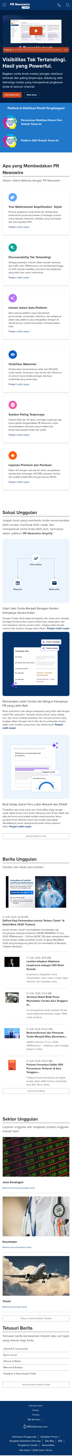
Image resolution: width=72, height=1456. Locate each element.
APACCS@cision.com (36, 1426)
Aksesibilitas (48, 1445)
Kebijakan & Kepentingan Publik (19, 1373)
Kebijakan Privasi (49, 1437)
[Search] (67, 5)
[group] (36, 970)
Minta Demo (32, 95)
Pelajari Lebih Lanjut (19, 227)
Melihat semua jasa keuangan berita (19, 1187)
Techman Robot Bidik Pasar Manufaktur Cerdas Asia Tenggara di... (47, 1001)
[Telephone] (59, 5)
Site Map (49, 1441)
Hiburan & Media (12, 1361)
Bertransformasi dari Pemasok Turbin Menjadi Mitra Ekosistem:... (46, 1034)
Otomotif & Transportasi (15, 1349)
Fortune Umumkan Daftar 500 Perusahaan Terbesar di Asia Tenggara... (44, 1068)
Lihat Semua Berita (36, 1091)
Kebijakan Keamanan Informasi (25, 1441)
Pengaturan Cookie (28, 1445)
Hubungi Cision (36, 1405)
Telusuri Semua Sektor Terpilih (36, 1318)
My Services (34, 1419)
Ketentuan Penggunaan (24, 1437)
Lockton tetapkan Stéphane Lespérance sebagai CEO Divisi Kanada (45, 965)
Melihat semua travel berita (15, 1306)
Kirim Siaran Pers (12, 95)
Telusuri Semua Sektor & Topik (36, 1384)
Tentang (35, 1414)
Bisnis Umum (10, 1355)
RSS (60, 1441)
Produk (35, 1410)
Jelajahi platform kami (36, 836)
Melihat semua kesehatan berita (17, 1247)
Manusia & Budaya (12, 1367)
